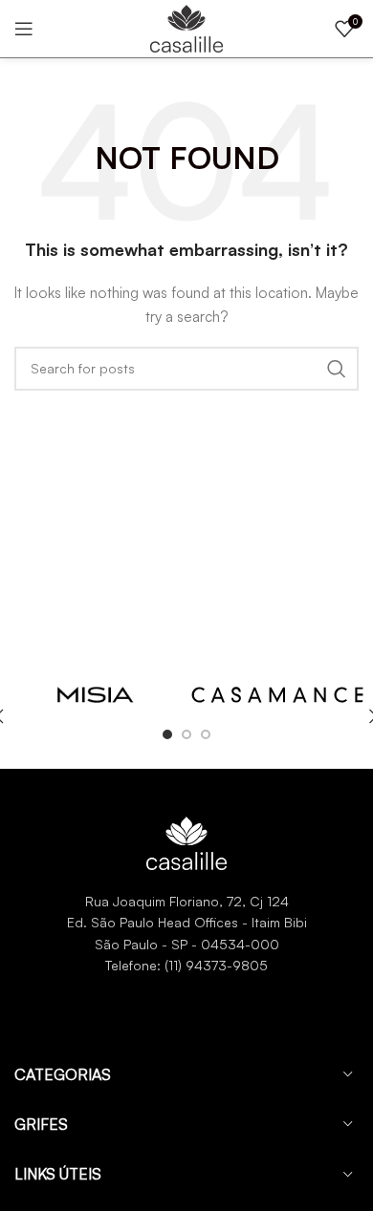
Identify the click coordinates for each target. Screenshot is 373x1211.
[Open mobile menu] (24, 29)
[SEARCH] (337, 369)
